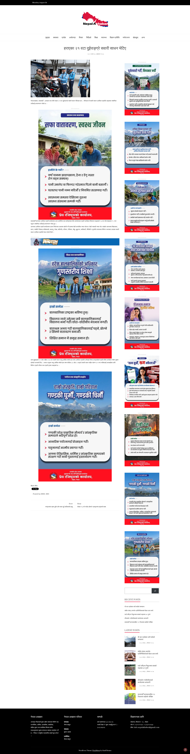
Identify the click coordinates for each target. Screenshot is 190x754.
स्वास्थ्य (104, 37)
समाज (47, 494)
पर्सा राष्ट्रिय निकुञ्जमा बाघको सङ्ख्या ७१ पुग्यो (137, 614)
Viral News (96, 750)
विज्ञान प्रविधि (115, 37)
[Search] (155, 590)
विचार (81, 37)
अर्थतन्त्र (72, 37)
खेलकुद (135, 37)
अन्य (143, 37)
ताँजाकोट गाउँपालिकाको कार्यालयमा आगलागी (136, 618)
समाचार (55, 37)
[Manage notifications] (185, 749)
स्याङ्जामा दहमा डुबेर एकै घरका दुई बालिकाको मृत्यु (59, 505)
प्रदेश (64, 37)
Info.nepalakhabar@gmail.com (146, 727)
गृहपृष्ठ (47, 37)
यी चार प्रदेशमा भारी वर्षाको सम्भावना (134, 607)
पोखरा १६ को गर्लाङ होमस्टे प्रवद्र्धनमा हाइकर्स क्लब (91, 505)
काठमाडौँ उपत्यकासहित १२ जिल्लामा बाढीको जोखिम (139, 622)
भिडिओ (88, 37)
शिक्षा (96, 37)
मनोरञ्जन (126, 37)
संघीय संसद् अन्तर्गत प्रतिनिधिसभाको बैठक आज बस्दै (139, 611)
